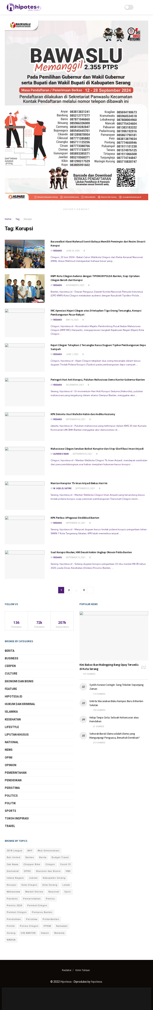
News (9, 749)
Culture (11, 673)
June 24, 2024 (73, 251)
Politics (11, 795)
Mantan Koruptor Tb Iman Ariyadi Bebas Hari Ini (79, 483)
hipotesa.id (13, 696)
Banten (30, 857)
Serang (11, 933)
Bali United (13, 857)
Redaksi (57, 251)
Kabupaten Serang (54, 878)
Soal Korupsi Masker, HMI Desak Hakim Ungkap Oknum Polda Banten (91, 552)
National (12, 742)
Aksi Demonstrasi (48, 850)
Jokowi (33, 878)
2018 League (14, 850)
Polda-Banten (51, 919)
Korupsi (28, 219)
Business (11, 658)
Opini (8, 757)
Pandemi (12, 898)
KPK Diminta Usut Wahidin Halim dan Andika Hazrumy (83, 414)
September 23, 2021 (85, 488)
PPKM (47, 926)
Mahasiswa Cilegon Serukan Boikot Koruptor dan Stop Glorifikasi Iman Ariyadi (97, 448)
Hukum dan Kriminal (20, 704)
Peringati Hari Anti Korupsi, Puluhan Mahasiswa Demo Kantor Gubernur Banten (98, 379)
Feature (11, 688)
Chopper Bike (32, 864)
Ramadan (62, 926)
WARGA (11, 940)
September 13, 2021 (75, 557)
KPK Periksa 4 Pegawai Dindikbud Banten (75, 517)
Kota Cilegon (29, 885)
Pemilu (50, 898)
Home (8, 219)
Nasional (53, 891)
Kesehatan (13, 719)
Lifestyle (12, 727)
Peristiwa (12, 787)
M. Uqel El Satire (62, 488)
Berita (9, 650)
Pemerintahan (15, 772)
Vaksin (45, 933)
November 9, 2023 (75, 285)
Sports (10, 810)
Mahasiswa (13, 891)
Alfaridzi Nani (61, 454)
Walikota (59, 933)
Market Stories (34, 891)
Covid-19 (65, 864)
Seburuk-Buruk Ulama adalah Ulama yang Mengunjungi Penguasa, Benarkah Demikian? (114, 735)
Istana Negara (15, 878)
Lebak (66, 885)
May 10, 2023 (72, 320)
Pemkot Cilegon (17, 912)
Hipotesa (66, 981)
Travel (10, 826)
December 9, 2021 (75, 385)
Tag (18, 219)
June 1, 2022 (72, 354)
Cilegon (50, 864)
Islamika (11, 711)
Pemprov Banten (42, 912)
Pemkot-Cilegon (37, 905)
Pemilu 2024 (14, 905)
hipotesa (96, 981)
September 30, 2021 (75, 419)
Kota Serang (49, 885)
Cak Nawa (12, 864)
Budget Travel (60, 857)
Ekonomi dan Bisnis (19, 681)
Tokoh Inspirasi (17, 818)
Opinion (10, 765)
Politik (10, 803)
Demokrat (13, 871)
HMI (68, 871)
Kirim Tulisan (83, 970)
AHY (29, 850)
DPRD (27, 871)
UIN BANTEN (28, 933)
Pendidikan (13, 780)
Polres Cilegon (29, 926)
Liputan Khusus (17, 734)
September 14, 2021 (75, 523)
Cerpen (10, 666)
